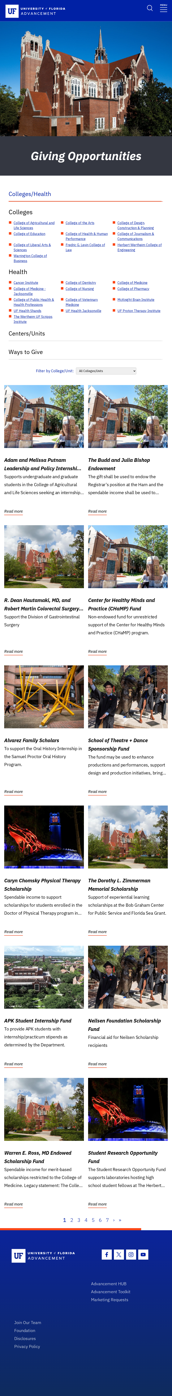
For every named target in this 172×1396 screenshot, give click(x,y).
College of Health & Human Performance (87, 236)
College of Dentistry (81, 283)
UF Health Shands (27, 311)
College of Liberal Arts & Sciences (32, 247)
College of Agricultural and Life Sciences (34, 225)
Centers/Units (27, 333)
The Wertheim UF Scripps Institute (33, 319)
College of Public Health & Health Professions (34, 302)
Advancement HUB (108, 1283)
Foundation (24, 1330)
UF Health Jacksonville (83, 311)
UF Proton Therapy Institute (138, 311)
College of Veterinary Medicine (82, 302)
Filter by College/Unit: (55, 370)
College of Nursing (80, 289)
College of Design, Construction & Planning (135, 225)
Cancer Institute (26, 283)
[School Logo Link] (46, 1256)
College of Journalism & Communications (135, 236)
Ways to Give (26, 352)
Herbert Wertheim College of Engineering (139, 247)
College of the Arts (80, 223)
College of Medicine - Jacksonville (30, 291)
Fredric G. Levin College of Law (85, 247)
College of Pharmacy (133, 289)
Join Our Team (27, 1322)
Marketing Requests (109, 1299)
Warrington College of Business (30, 258)
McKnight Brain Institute (135, 300)
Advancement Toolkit (110, 1291)
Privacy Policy (27, 1346)
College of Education (29, 234)
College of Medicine (132, 283)
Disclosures (25, 1338)
